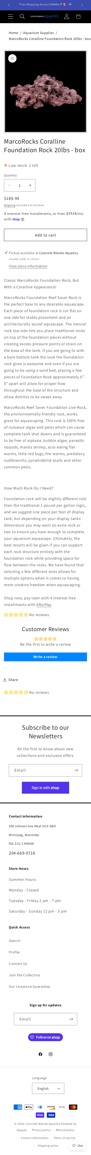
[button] (11, 16)
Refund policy (65, 1130)
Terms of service (64, 1138)
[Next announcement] (82, 5)
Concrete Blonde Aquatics (42, 1124)
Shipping (9, 205)
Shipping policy (48, 1146)
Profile (14, 952)
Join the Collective (24, 975)
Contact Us (18, 963)
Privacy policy (41, 1130)
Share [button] (13, 679)
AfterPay (43, 604)
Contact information (35, 1138)
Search (14, 940)
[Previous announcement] (9, 5)
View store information (28, 266)
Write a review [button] (45, 656)
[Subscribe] (76, 770)
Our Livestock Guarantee (29, 986)
